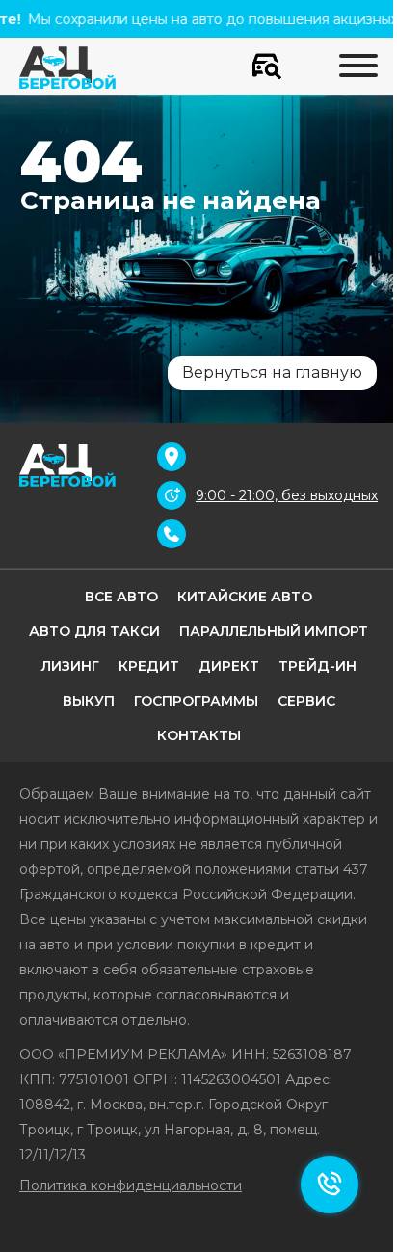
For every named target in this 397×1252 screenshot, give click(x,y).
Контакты (199, 735)
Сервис (306, 700)
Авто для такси (94, 631)
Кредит (149, 666)
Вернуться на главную (272, 372)
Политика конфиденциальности (130, 1185)
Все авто (121, 596)
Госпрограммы (196, 700)
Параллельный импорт (273, 631)
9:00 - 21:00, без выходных (287, 495)
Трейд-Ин (317, 666)
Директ (228, 666)
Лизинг (70, 666)
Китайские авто (244, 596)
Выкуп (89, 700)
